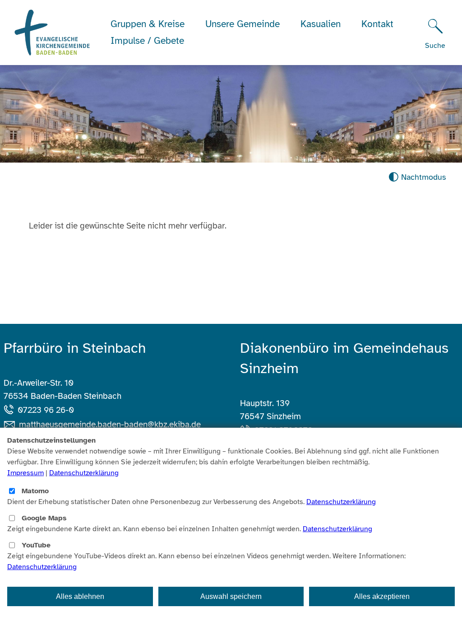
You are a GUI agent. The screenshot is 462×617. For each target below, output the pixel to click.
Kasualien (320, 24)
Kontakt (377, 24)
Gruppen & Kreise (148, 24)
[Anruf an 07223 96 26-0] (11, 410)
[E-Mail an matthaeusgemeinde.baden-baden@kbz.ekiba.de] (11, 424)
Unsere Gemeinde (242, 24)
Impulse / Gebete (147, 41)
